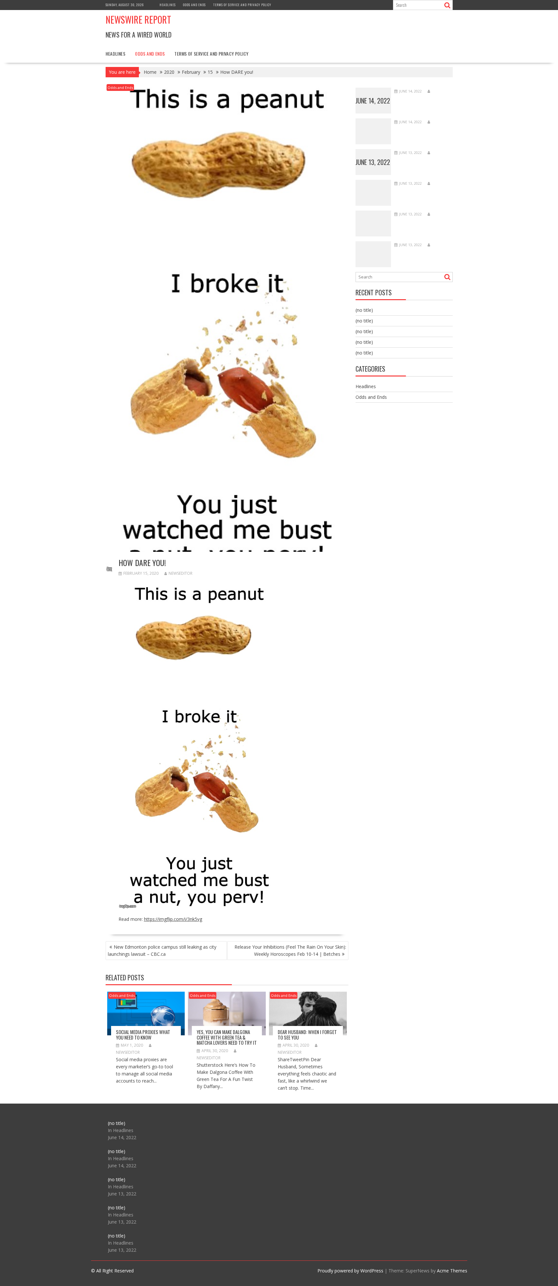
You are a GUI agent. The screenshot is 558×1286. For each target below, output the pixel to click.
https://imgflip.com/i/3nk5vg (173, 919)
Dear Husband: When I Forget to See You (307, 1034)
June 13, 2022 (373, 162)
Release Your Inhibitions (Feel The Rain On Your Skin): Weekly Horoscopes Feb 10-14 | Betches (290, 950)
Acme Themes (452, 1271)
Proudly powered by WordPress (350, 1271)
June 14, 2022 (373, 100)
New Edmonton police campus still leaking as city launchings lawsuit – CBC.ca (162, 950)
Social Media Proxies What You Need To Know (143, 1034)
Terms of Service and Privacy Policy (242, 4)
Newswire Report (138, 19)
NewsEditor (180, 573)
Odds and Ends (194, 4)
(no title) (364, 310)
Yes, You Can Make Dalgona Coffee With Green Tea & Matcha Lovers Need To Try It (227, 1037)
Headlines (168, 4)
